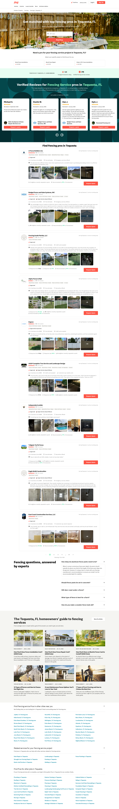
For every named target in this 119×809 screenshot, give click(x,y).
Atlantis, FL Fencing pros (83, 723)
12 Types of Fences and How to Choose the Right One (27, 688)
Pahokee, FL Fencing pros (83, 735)
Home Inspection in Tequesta (84, 800)
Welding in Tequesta (50, 762)
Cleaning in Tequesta (51, 786)
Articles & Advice (43, 6)
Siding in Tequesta (81, 780)
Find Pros (59, 40)
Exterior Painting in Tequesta (53, 777)
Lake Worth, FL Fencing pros (53, 732)
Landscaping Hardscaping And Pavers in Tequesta (59, 789)
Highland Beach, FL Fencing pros (85, 741)
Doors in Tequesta (81, 797)
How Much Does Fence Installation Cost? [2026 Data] (28, 653)
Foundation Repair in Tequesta (84, 786)
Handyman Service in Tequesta (23, 803)
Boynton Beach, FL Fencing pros (85, 732)
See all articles (98, 619)
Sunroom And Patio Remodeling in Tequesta (88, 783)
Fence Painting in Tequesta (83, 756)
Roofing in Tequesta (19, 780)
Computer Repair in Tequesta (84, 789)
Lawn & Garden (29, 6)
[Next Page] (73, 555)
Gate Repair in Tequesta (21, 756)
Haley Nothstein (50, 649)
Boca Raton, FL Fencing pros (84, 717)
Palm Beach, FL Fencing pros (53, 723)
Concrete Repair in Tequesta (53, 795)
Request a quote (16, 127)
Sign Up (101, 2)
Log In (92, 2)
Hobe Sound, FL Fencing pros (22, 717)
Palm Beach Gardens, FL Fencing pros (25, 720)
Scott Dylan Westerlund (83, 649)
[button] (34, 173)
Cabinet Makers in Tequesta (84, 777)
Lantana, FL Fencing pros (52, 738)
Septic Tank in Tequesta (52, 792)
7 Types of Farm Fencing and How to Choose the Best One (88, 688)
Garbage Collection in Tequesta (54, 803)
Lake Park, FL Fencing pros (22, 732)
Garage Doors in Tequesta (52, 797)
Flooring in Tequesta (51, 783)
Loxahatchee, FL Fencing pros (84, 720)
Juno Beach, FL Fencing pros (22, 735)
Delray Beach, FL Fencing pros (84, 738)
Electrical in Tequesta (20, 783)
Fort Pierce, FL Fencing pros (53, 741)
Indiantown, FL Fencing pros (84, 729)
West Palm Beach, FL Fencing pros (24, 726)
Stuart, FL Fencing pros (20, 741)
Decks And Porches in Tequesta (23, 762)
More (36, 6)
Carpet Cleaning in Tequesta (84, 792)
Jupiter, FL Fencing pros (21, 714)
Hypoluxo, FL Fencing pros (83, 726)
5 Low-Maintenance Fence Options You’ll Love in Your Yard (59, 688)
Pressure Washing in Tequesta (53, 780)
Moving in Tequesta (19, 797)
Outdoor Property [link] (18, 10)
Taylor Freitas (18, 684)
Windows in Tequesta (51, 800)
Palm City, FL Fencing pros (52, 717)
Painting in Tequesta (51, 759)
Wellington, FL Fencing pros (53, 720)
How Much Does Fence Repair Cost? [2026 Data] (57, 653)
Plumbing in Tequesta (20, 777)
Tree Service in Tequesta (21, 789)
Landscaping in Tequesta (52, 756)
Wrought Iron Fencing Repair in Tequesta (26, 759)
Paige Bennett (18, 649)
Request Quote (90, 183)
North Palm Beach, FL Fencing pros (24, 729)
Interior (16, 6)
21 (69, 554)
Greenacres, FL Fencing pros (53, 726)
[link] (5, 122)
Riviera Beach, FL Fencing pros (23, 723)
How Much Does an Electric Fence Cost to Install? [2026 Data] (90, 653)
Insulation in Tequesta (82, 795)
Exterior (22, 6)
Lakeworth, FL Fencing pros (53, 735)
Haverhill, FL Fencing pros (52, 714)
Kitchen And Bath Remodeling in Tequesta (26, 786)
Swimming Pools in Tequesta (22, 795)
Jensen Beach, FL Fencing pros (54, 729)
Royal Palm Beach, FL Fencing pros (24, 738)
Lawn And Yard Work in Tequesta (23, 792)
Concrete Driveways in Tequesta (85, 803)
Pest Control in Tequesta (21, 800)
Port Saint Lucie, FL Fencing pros (85, 714)
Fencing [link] (26, 10)
